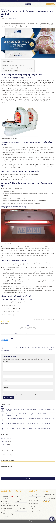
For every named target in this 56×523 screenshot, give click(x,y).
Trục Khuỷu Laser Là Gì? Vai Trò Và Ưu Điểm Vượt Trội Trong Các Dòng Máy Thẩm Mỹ (28, 428)
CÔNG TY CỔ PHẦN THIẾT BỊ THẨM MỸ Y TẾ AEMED (17, 299)
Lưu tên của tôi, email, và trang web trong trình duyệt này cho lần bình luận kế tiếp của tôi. (29, 394)
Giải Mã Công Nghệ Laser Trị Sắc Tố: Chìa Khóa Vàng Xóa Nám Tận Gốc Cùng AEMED (28, 423)
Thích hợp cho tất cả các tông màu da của (13, 67)
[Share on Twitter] (26, 328)
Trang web (5, 387)
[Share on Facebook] (24, 328)
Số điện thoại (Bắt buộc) (7, 460)
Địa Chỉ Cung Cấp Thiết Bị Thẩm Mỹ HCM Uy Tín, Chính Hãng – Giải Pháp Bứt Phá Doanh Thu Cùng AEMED (29, 409)
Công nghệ (3, 9)
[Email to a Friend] (29, 328)
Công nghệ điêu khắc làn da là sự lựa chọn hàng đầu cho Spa (18, 68)
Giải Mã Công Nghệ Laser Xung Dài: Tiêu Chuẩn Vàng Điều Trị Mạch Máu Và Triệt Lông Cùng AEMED (29, 419)
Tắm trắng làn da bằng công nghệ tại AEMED (14, 65)
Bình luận (5, 361)
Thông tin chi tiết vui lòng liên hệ (10, 70)
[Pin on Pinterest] (32, 328)
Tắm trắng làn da (26, 333)
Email (4, 380)
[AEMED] (28, 4)
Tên (4, 374)
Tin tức (3, 447)
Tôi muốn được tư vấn (6, 466)
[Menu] (2, 4)
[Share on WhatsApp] (21, 328)
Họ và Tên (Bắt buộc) (6, 455)
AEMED (14, 18)
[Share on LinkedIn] (34, 328)
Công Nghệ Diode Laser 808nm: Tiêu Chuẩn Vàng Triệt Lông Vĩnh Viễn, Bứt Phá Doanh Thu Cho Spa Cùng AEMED (29, 414)
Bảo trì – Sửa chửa (6, 438)
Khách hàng (4, 444)
